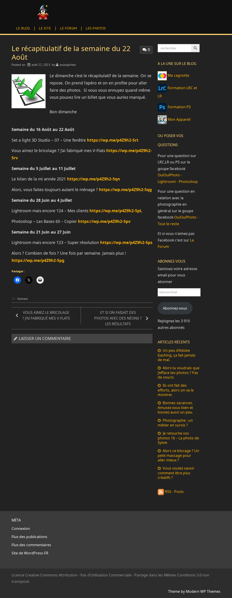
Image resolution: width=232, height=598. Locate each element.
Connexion (21, 528)
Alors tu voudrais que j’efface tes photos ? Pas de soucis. (178, 372)
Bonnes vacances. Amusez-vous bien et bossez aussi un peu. (175, 407)
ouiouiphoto (68, 65)
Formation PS (179, 106)
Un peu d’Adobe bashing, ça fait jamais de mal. (177, 355)
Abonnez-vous (175, 308)
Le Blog (23, 28)
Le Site (45, 28)
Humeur (22, 299)
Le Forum (68, 28)
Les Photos (96, 28)
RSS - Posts (174, 491)
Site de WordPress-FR (30, 553)
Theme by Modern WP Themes (194, 591)
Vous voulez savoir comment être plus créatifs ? (176, 473)
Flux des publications (29, 536)
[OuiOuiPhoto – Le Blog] (43, 12)
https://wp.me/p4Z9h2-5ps (126, 242)
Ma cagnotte (178, 75)
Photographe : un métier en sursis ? (175, 423)
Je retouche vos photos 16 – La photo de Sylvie (178, 438)
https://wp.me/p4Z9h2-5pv (104, 221)
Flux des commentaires (31, 544)
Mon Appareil (179, 119)
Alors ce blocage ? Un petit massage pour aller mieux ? (178, 455)
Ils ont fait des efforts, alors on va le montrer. (176, 390)
